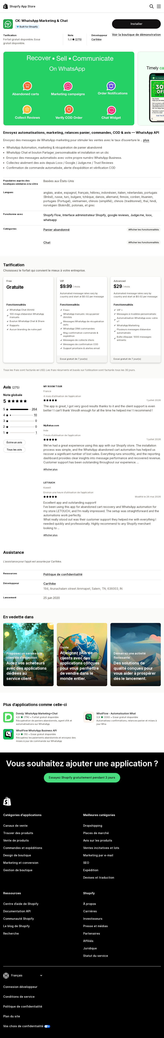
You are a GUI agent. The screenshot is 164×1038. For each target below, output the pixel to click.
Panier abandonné (56, 230)
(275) (78, 39)
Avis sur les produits (97, 840)
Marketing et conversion (20, 863)
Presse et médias (95, 926)
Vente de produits (16, 840)
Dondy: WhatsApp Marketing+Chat (37, 713)
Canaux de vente (15, 825)
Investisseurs (92, 919)
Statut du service (95, 956)
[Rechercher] (152, 6)
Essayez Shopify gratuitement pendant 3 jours (82, 777)
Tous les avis (14, 449)
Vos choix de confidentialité (23, 1026)
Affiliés (88, 941)
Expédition (90, 870)
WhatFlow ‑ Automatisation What (116, 713)
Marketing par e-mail (98, 855)
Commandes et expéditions (22, 848)
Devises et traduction (98, 877)
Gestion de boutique (17, 870)
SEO (86, 863)
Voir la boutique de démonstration (136, 34)
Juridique (90, 948)
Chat (46, 242)
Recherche (11, 933)
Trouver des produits (18, 833)
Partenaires (91, 933)
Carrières (90, 911)
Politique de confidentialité (62, 574)
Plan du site (11, 1016)
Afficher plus (50, 469)
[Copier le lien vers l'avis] (64, 386)
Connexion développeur (20, 987)
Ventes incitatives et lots (101, 848)
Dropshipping (92, 825)
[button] (41, 719)
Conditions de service (19, 997)
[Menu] (159, 6)
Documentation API (17, 911)
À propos (89, 904)
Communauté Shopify (18, 919)
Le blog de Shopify (16, 926)
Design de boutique (17, 855)
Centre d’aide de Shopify (20, 904)
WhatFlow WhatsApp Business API (36, 730)
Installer (136, 24)
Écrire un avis (14, 442)
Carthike (96, 39)
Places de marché (96, 833)
